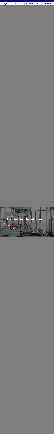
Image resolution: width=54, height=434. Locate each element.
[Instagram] (4, 223)
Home (15, 3)
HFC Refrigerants (31, 3)
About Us (20, 3)
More (37, 3)
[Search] (44, 3)
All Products (25, 3)
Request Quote (48, 3)
